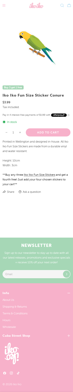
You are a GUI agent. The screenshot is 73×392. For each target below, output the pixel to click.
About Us (8, 300)
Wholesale (9, 327)
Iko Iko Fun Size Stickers (39, 175)
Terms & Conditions (15, 313)
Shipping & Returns (15, 306)
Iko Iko (17, 384)
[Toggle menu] (4, 5)
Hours (6, 320)
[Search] (62, 5)
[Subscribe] (66, 274)
